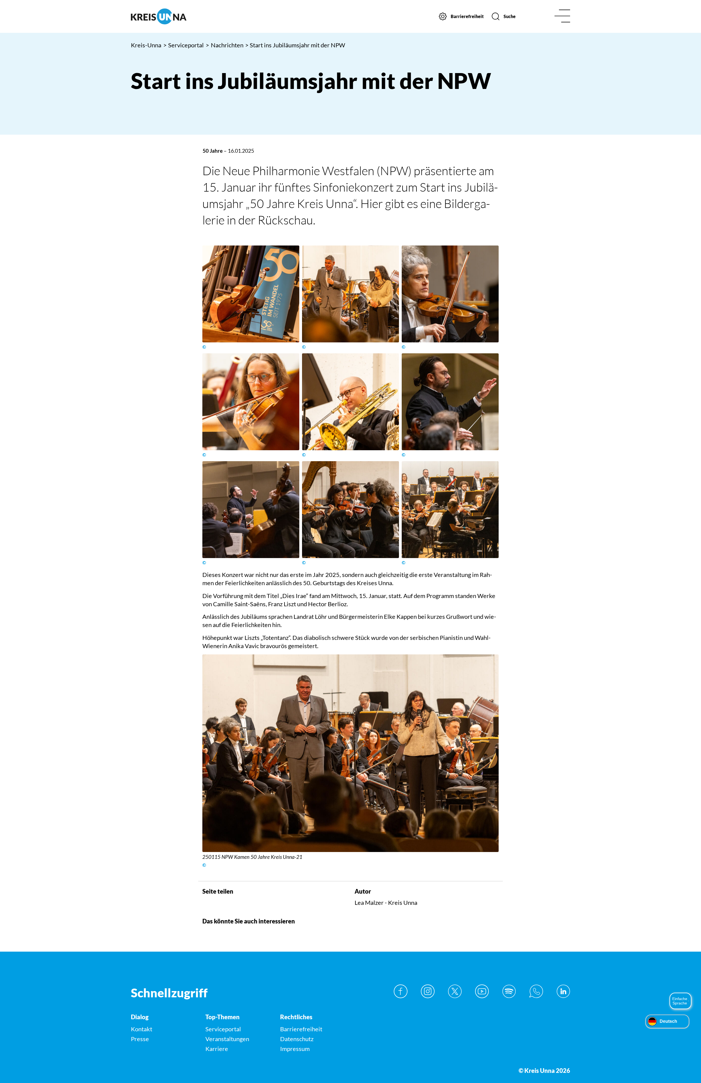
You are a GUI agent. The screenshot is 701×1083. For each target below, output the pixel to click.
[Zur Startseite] (183, 16)
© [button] (204, 347)
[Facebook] (400, 991)
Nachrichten (224, 45)
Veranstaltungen (227, 1038)
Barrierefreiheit (301, 1029)
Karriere (216, 1048)
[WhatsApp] (536, 991)
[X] (455, 991)
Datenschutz (297, 1038)
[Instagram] (428, 991)
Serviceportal (183, 45)
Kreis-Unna (146, 45)
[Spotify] (509, 991)
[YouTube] (482, 991)
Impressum (295, 1048)
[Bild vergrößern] (250, 294)
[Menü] (562, 16)
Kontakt (141, 1029)
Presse (140, 1038)
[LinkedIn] (563, 991)
